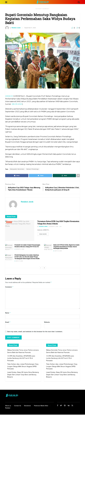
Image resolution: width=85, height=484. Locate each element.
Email (7, 322)
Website (47, 322)
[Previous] (40, 267)
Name (8, 313)
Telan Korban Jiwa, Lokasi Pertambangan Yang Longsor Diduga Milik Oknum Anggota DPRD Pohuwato (22, 366)
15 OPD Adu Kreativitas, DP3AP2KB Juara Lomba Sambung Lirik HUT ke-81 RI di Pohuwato (21, 358)
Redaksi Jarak (16, 28)
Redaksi (7, 408)
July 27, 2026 (19, 261)
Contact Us (17, 406)
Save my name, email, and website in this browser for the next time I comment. (35, 331)
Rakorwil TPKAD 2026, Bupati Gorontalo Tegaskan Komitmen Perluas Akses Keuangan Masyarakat (66, 246)
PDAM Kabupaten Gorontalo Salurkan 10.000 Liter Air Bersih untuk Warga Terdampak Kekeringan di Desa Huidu (27, 256)
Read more (43, 234)
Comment (9, 287)
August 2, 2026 (19, 249)
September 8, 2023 (30, 28)
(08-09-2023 (17, 104)
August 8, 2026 (54, 226)
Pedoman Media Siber (41, 406)
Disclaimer (27, 406)
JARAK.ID (9, 96)
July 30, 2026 (58, 251)
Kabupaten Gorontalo (17, 169)
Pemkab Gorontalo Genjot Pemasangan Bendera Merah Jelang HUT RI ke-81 (27, 246)
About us (8, 406)
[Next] (44, 267)
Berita (9, 222)
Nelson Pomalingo (33, 169)
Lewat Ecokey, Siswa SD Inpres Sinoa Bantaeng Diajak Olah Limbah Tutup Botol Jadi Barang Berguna (23, 374)
